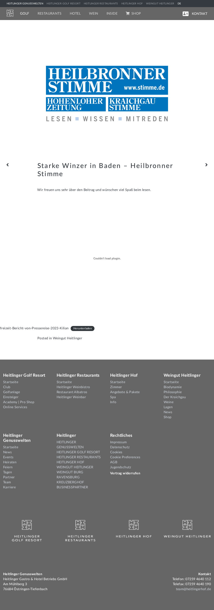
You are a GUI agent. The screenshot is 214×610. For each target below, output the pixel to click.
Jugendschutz (120, 467)
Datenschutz (120, 447)
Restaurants (49, 13)
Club (6, 387)
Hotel (75, 13)
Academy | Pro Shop (18, 402)
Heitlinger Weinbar (71, 397)
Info (113, 402)
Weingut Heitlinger (67, 338)
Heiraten (10, 462)
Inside (112, 13)
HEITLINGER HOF (132, 3)
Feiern (8, 467)
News (168, 412)
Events (8, 457)
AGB (113, 462)
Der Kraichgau (175, 397)
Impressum (118, 442)
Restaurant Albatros (72, 392)
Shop (135, 13)
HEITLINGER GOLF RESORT (63, 3)
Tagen (7, 472)
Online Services (15, 407)
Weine (168, 402)
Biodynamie (173, 387)
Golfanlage (11, 392)
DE (179, 3)
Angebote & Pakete (125, 392)
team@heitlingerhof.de (193, 589)
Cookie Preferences (125, 457)
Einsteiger (10, 397)
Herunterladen (82, 328)
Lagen (168, 407)
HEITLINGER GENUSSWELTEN (25, 3)
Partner (9, 477)
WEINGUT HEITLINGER (160, 3)
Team (7, 482)
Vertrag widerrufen (125, 473)
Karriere (9, 487)
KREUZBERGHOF (70, 482)
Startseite (10, 382)
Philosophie (173, 392)
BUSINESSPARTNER (72, 487)
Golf (24, 13)
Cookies (116, 452)
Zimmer (116, 387)
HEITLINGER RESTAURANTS (101, 3)
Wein (93, 13)
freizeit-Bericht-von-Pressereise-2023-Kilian (34, 328)
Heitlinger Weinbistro (73, 387)
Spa (113, 397)
